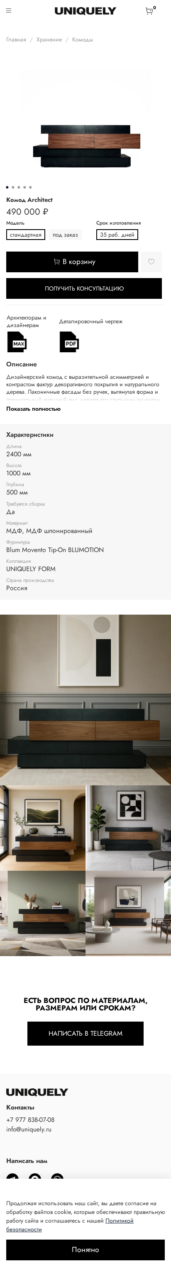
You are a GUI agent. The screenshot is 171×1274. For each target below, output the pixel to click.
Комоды (82, 39)
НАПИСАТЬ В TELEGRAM (85, 1033)
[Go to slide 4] (24, 187)
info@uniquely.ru (28, 1129)
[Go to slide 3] (18, 187)
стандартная (26, 234)
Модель (15, 223)
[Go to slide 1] (7, 187)
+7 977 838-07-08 (30, 1119)
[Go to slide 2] (13, 187)
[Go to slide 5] (30, 187)
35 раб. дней (117, 234)
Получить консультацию (84, 288)
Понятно (85, 1249)
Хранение (49, 39)
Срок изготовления (118, 223)
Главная (16, 39)
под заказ (65, 234)
